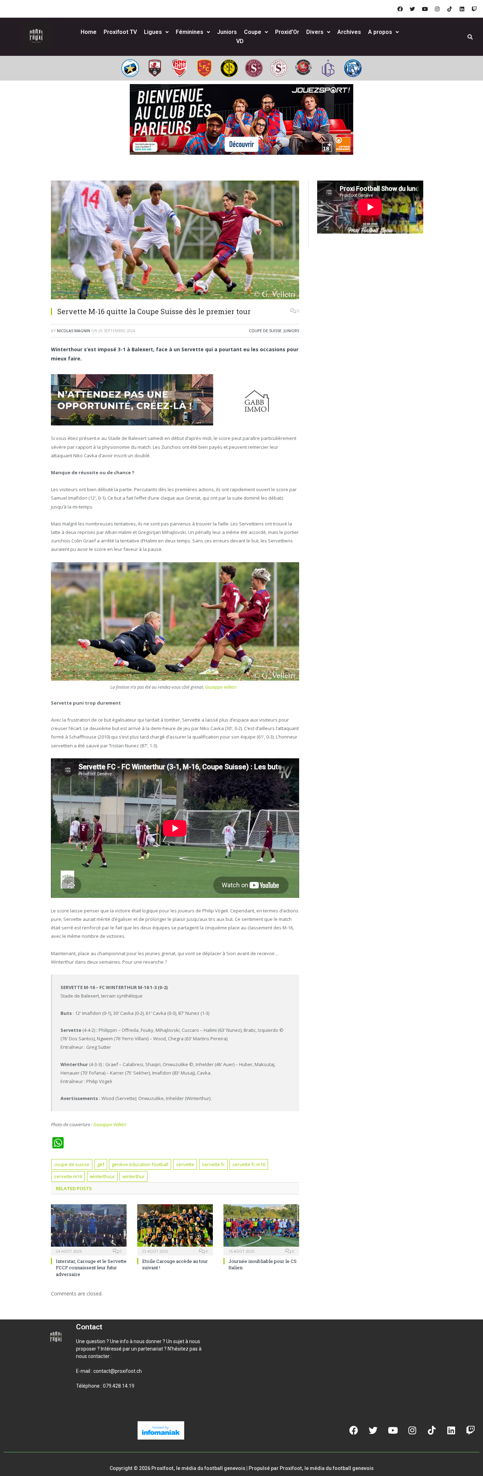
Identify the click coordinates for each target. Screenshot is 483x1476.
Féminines (189, 32)
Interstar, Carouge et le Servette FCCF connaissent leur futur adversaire (91, 1267)
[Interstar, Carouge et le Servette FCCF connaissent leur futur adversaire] (89, 1229)
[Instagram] (437, 9)
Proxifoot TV (120, 32)
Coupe (252, 32)
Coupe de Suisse (265, 330)
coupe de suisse (71, 1164)
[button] (84, 1410)
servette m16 (68, 1176)
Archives (349, 32)
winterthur (133, 1176)
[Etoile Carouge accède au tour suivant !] (175, 1229)
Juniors (227, 32)
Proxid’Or (287, 32)
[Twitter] (412, 9)
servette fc (213, 1164)
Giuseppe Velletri (221, 687)
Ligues (153, 32)
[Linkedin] (461, 9)
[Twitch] (474, 9)
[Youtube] (424, 9)
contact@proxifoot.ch (117, 1371)
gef (100, 1164)
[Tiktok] (449, 9)
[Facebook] (400, 9)
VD (240, 41)
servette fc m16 (248, 1164)
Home (89, 32)
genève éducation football (140, 1164)
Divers (315, 32)
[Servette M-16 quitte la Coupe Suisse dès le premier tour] (175, 241)
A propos (380, 32)
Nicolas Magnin (73, 330)
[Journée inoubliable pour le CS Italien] (261, 1229)
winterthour (102, 1176)
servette (185, 1164)
